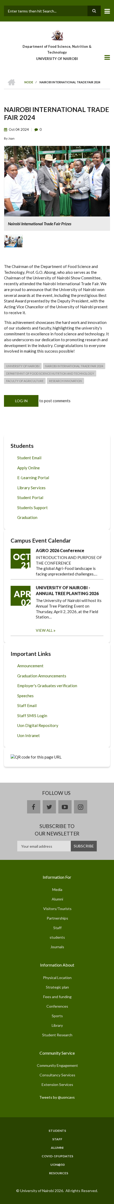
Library (57, 1025)
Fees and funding (57, 996)
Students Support (32, 507)
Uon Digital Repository (37, 725)
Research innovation (65, 381)
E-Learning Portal (33, 477)
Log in (21, 401)
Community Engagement (57, 1065)
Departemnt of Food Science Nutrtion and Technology (50, 373)
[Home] (57, 35)
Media (57, 889)
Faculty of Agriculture (24, 381)
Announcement (30, 665)
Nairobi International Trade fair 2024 (74, 366)
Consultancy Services (57, 1075)
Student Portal (30, 497)
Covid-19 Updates (57, 1156)
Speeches (25, 695)
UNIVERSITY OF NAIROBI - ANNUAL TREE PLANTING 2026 (67, 590)
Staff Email (27, 705)
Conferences (57, 1006)
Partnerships (57, 918)
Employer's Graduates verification (47, 685)
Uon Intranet (28, 735)
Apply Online (28, 467)
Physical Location (57, 977)
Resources (58, 1173)
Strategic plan (57, 987)
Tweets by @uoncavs (57, 1097)
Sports (57, 1016)
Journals (57, 947)
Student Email (29, 457)
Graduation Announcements (41, 675)
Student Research (57, 1035)
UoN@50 (57, 1164)
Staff (57, 927)
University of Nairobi (23, 366)
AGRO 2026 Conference (60, 550)
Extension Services (57, 1084)
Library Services (31, 487)
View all (44, 630)
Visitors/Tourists (57, 908)
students (57, 937)
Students (57, 1130)
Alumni (57, 899)
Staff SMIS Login (32, 715)
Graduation (27, 517)
